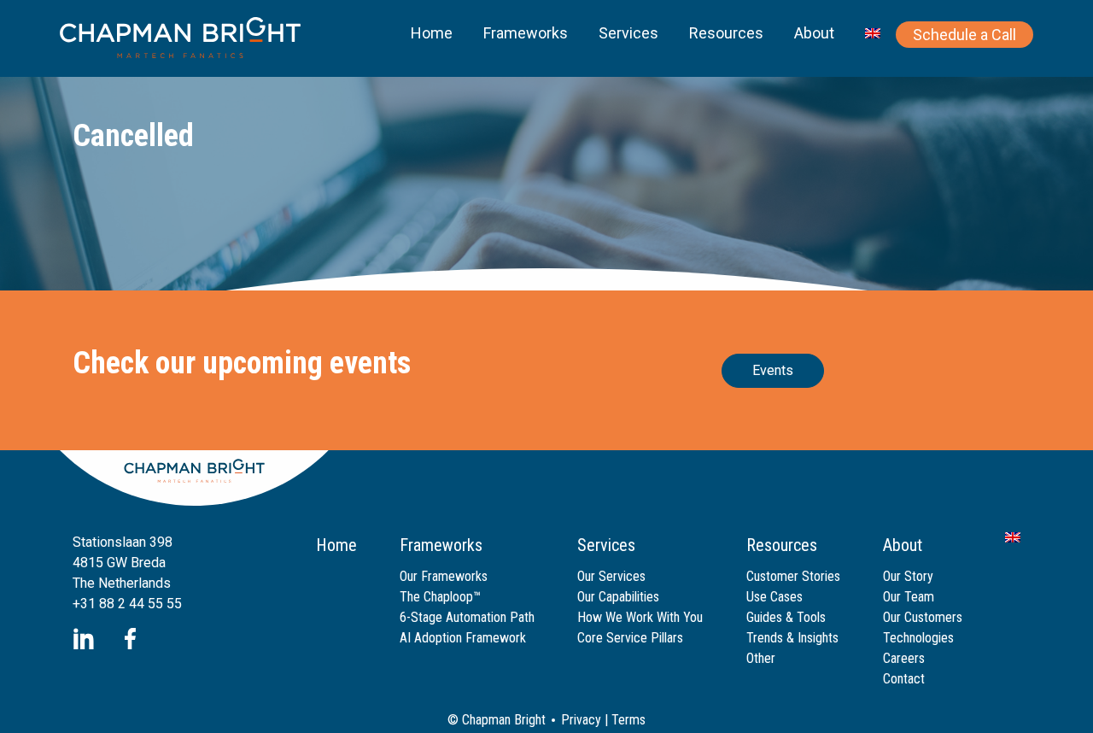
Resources (726, 33)
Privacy (581, 720)
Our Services (611, 576)
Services (628, 33)
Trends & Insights (792, 638)
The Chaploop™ (440, 597)
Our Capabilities (618, 597)
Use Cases (774, 597)
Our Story (908, 576)
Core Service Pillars (630, 638)
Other (760, 658)
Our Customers (922, 617)
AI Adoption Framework (463, 638)
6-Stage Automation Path (467, 617)
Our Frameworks (444, 576)
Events (772, 370)
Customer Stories (793, 576)
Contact (904, 679)
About (814, 33)
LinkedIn (83, 638)
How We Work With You (640, 617)
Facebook (130, 638)
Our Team (908, 597)
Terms (628, 720)
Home (432, 33)
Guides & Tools (786, 617)
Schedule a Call (964, 35)
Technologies (918, 638)
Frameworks (525, 33)
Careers (904, 658)
